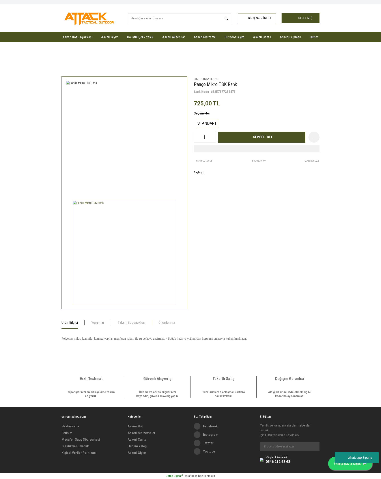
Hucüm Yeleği (138, 446)
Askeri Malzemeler (141, 433)
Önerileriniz (167, 322)
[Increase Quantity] (212, 137)
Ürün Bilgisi (70, 322)
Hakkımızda (70, 426)
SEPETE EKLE (263, 137)
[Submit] (313, 446)
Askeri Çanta (137, 439)
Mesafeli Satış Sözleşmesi (81, 439)
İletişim (67, 433)
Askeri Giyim (137, 453)
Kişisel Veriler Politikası (79, 453)
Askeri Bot (135, 426)
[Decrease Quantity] (197, 137)
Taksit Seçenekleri (131, 322)
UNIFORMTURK (206, 79)
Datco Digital (174, 475)
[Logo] (90, 18)
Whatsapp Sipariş (360, 457)
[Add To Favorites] (313, 137)
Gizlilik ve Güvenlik (75, 446)
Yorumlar (97, 322)
